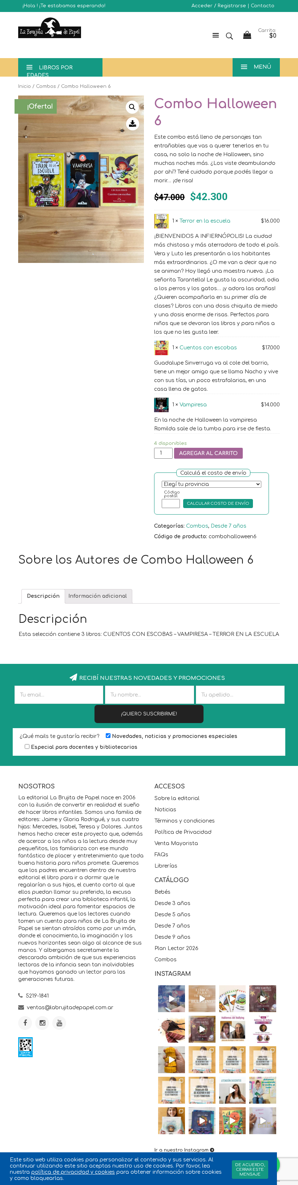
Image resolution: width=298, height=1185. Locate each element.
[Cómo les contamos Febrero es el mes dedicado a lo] (202, 1090)
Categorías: (169, 526)
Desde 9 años (172, 937)
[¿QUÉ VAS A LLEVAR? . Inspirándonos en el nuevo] (171, 1059)
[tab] (43, 596)
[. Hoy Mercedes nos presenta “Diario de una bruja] (262, 998)
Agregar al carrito (208, 453)
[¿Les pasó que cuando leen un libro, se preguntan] (171, 998)
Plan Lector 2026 (176, 948)
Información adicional (97, 596)
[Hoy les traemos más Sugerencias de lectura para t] (262, 1059)
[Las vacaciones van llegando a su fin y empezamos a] (262, 1090)
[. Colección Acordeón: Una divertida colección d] (232, 998)
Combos (46, 86)
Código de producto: (180, 536)
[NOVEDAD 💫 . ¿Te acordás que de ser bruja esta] (202, 1029)
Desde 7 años (228, 526)
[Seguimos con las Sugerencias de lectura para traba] (171, 1090)
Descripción (43, 596)
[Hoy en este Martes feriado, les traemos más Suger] (232, 1059)
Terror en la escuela (205, 221)
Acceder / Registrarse (219, 5)
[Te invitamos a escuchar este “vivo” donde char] (232, 1029)
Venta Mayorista (176, 843)
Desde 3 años (172, 903)
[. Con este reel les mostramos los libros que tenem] (202, 998)
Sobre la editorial (177, 798)
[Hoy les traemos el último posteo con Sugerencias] (202, 1059)
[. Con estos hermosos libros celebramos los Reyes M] (262, 1120)
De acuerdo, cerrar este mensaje (250, 1169)
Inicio (24, 86)
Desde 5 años (172, 914)
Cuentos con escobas (208, 347)
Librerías (165, 866)
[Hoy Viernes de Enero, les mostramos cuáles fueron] (171, 1120)
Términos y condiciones (184, 821)
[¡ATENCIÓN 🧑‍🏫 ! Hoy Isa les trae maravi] (232, 1090)
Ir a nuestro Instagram (181, 1150)
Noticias (165, 809)
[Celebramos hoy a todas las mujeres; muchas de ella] (171, 1029)
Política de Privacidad (183, 832)
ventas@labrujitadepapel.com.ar (70, 1007)
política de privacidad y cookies (73, 1172)
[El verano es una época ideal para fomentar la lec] (202, 1120)
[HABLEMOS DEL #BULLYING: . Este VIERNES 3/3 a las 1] (262, 1029)
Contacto (262, 5)
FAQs (161, 854)
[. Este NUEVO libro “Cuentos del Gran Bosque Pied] (232, 1120)
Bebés (162, 892)
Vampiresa (193, 404)
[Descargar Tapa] (132, 123)
